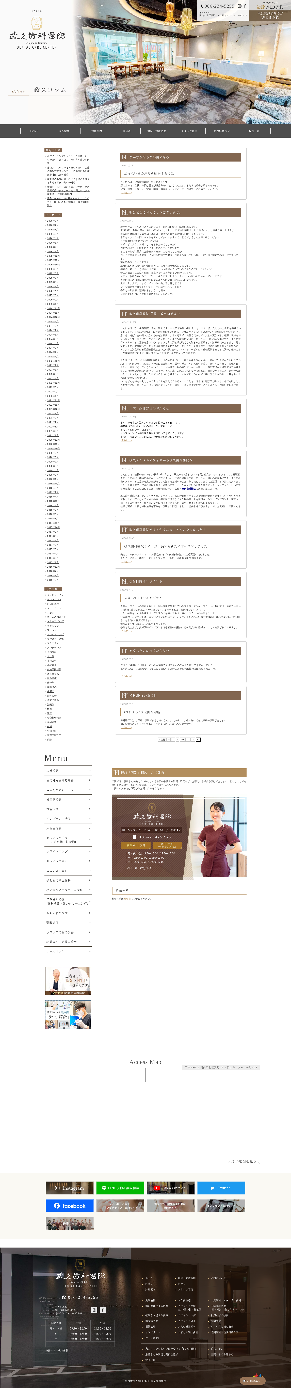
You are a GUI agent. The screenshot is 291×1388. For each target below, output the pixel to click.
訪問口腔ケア (54, 735)
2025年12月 (53, 255)
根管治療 (52, 809)
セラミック (53, 625)
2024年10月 (53, 317)
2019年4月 (53, 496)
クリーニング (54, 608)
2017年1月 (53, 562)
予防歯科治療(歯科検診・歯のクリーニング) (228, 1308)
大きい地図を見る (242, 1161)
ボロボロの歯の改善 (60, 932)
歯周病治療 (54, 799)
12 (192, 739)
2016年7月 (53, 571)
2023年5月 (53, 374)
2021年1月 (53, 435)
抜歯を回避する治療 (60, 789)
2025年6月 (53, 282)
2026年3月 (53, 242)
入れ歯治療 (54, 828)
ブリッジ (52, 630)
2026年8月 (53, 220)
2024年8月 (53, 326)
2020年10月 (53, 448)
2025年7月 (53, 277)
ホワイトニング (55, 634)
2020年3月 (53, 474)
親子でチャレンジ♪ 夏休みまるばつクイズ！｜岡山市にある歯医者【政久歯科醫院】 (68, 202)
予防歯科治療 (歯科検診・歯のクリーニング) (67, 901)
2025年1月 (53, 304)
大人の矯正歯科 (57, 870)
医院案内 (64, 131)
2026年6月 (53, 229)
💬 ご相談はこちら (253, 1381)
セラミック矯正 (57, 861)
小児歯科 (52, 660)
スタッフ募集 (189, 131)
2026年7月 (53, 225)
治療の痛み (53, 700)
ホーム (149, 1278)
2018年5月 (53, 518)
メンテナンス (54, 647)
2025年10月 (53, 264)
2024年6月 (53, 334)
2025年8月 (53, 273)
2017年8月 (53, 536)
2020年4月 (53, 470)
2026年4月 (53, 238)
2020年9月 (53, 453)
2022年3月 (53, 387)
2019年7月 (53, 492)
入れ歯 (50, 656)
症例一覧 (254, 131)
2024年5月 (53, 339)
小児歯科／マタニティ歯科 (64, 889)
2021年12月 (53, 400)
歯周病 (50, 691)
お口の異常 (53, 603)
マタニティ (53, 643)
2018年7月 (53, 509)
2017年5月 (53, 549)
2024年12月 (53, 308)
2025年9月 (53, 269)
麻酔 (49, 739)
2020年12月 (53, 439)
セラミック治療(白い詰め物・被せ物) (190, 1308)
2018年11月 (53, 501)
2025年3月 (53, 295)
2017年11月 (53, 523)
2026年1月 (53, 251)
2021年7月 (53, 422)
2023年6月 (53, 369)
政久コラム (53, 674)
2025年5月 (53, 286)
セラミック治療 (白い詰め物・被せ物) (61, 839)
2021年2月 (53, 431)
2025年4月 (53, 291)
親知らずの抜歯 (57, 913)
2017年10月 (53, 527)
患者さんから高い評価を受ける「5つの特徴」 (171, 1348)
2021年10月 (53, 409)
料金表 (127, 131)
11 (187, 739)
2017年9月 (53, 531)
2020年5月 (53, 466)
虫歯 (49, 726)
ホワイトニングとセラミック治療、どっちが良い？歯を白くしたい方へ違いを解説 (68, 160)
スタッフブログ (55, 621)
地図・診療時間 (156, 131)
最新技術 (52, 678)
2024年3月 (53, 347)
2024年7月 (53, 330)
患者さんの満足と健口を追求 (161, 1354)
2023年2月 (53, 378)
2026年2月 (53, 247)
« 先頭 (162, 739)
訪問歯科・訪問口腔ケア (63, 941)
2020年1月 (53, 479)
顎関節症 (52, 922)
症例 (49, 709)
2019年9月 (53, 488)
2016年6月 (53, 575)
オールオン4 (54, 951)
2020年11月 (53, 444)
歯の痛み (52, 687)
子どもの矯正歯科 (58, 880)
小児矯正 (52, 665)
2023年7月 (53, 365)
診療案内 (96, 131)
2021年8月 (53, 418)
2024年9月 (53, 321)
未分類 (50, 682)
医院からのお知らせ (222, 1354)
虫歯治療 (52, 730)
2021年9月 (53, 413)
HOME (34, 131)
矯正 (49, 713)
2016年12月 (53, 566)
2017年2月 (53, 558)
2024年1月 (53, 356)
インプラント (54, 599)
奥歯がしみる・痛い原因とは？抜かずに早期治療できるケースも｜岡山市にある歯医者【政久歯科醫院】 (68, 190)
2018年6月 (53, 514)
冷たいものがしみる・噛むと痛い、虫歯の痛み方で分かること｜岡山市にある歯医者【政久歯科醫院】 (68, 171)
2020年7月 (53, 461)
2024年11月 (53, 312)
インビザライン (55, 595)
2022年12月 (53, 382)
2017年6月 (53, 545)
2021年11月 (53, 404)
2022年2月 (53, 391)
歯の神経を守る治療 (60, 780)
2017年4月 (53, 553)
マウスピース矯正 (56, 638)
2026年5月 (53, 234)
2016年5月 (53, 580)
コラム (50, 612)
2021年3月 (53, 426)
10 (182, 739)
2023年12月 (53, 361)
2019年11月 (53, 483)
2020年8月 (53, 457)
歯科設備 (52, 695)
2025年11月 (53, 260)
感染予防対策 (54, 669)
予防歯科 (52, 652)
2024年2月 (53, 352)
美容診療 (52, 722)
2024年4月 (53, 343)
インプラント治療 (58, 818)
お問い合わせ (222, 131)
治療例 (50, 704)
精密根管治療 (54, 717)
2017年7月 (53, 540)
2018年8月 (53, 505)
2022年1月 (53, 396)
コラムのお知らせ (56, 617)
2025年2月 (53, 299)
